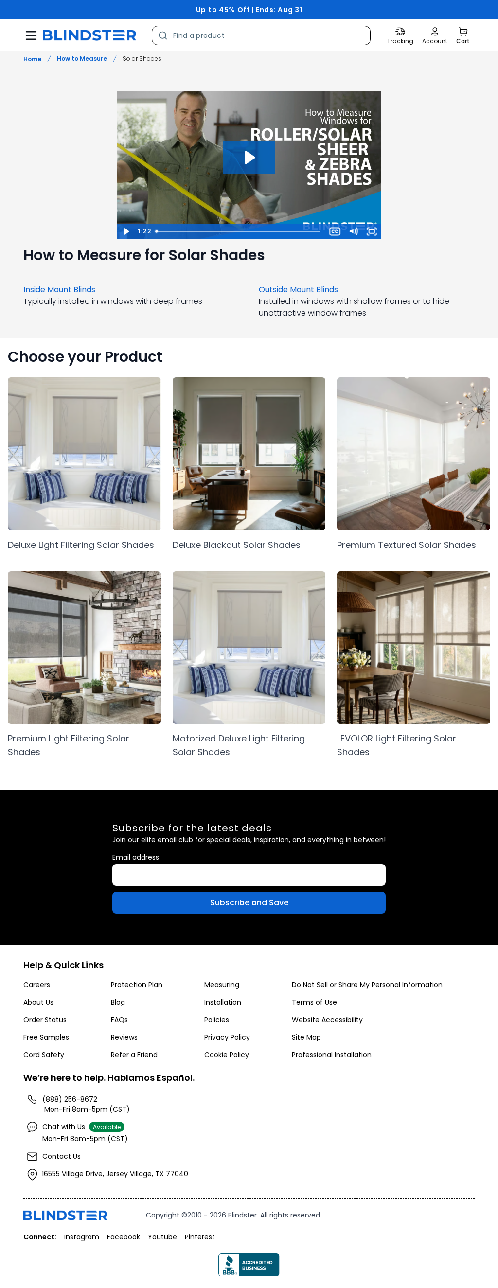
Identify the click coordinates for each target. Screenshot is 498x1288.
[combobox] (261, 35)
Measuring (221, 984)
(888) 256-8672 (69, 1099)
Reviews (124, 1037)
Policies (216, 1019)
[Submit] (162, 35)
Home (32, 59)
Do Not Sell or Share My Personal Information (367, 984)
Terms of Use (314, 1002)
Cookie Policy (226, 1054)
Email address (135, 857)
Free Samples (46, 1037)
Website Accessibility (327, 1019)
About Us (38, 1002)
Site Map (306, 1037)
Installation (222, 1002)
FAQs (119, 1019)
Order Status (45, 1019)
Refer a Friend (134, 1054)
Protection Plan (136, 984)
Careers (36, 984)
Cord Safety (43, 1054)
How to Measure (82, 59)
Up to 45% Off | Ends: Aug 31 (249, 10)
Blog (118, 1002)
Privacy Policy (227, 1037)
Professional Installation (332, 1054)
